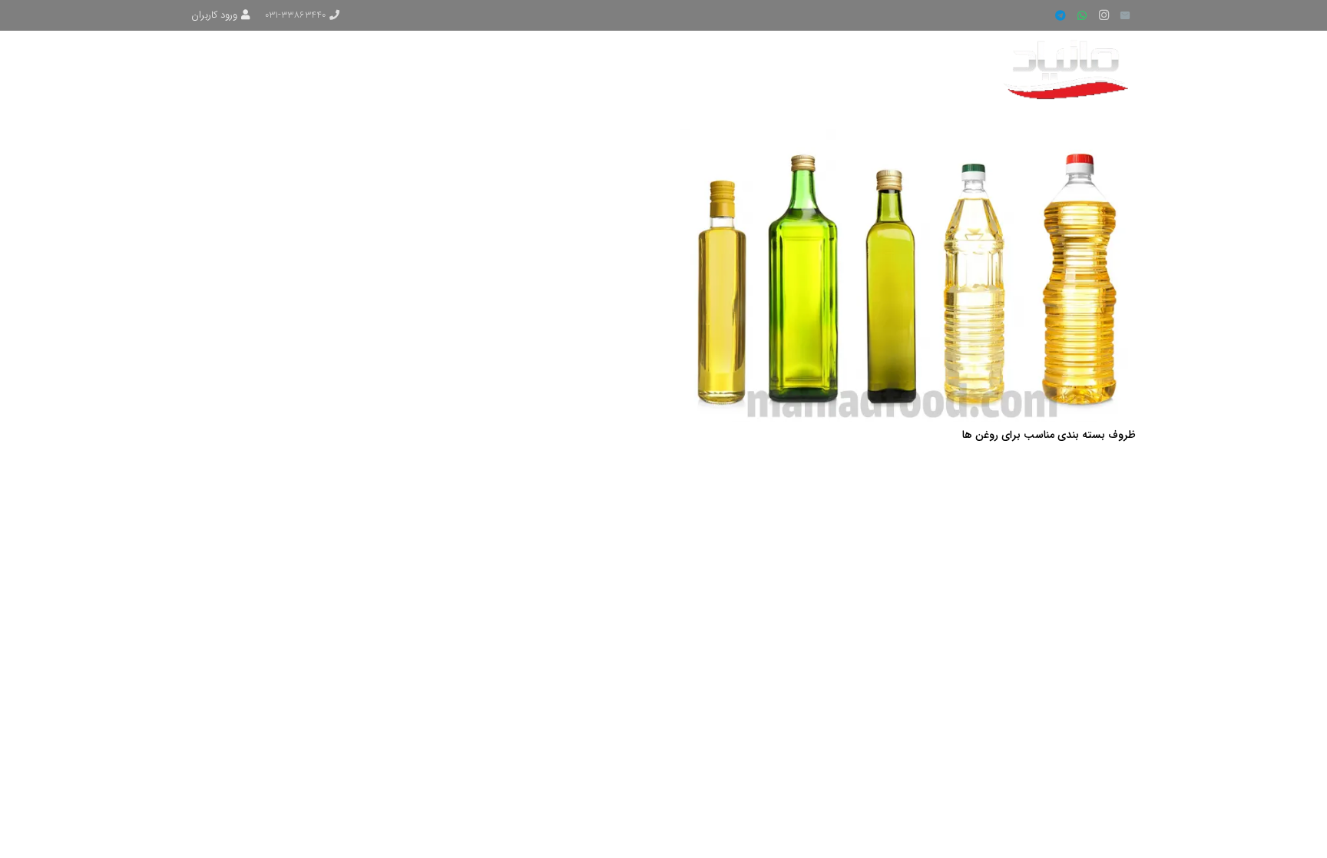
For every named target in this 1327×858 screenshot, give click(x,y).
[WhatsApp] (1082, 15)
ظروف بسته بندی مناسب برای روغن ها (1049, 434)
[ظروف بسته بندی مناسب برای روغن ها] (908, 138)
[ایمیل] (1125, 15)
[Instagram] (1103, 15)
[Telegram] (1060, 15)
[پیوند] (1068, 69)
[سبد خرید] (213, 69)
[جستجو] (250, 69)
